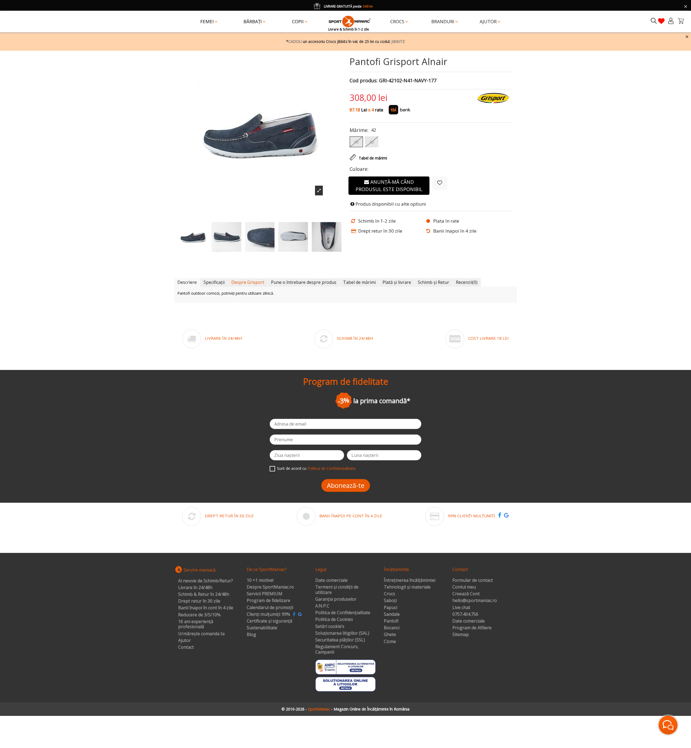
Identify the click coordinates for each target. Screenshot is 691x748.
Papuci (390, 607)
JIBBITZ (398, 41)
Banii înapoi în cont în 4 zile (205, 608)
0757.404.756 (465, 614)
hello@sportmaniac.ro (474, 600)
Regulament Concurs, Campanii (337, 649)
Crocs (389, 594)
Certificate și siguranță (269, 621)
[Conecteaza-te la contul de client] (671, 21)
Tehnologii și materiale (407, 587)
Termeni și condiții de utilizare (336, 589)
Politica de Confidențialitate (331, 468)
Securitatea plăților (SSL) (340, 640)
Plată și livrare (396, 282)
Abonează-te (345, 485)
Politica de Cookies (334, 619)
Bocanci (391, 628)
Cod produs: (364, 80)
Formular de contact (472, 580)
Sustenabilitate (262, 628)
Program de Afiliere (472, 628)
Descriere (187, 282)
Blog (251, 634)
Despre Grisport (247, 282)
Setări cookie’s (329, 626)
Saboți (390, 600)
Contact (186, 647)
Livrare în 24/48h (195, 587)
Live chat (461, 607)
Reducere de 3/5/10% (199, 615)
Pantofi (391, 621)
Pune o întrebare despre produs (303, 282)
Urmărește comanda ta (201, 634)
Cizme (390, 641)
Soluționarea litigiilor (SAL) (342, 633)
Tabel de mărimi (359, 282)
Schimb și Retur (433, 282)
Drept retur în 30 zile (199, 601)
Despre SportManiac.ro (270, 587)
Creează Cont (466, 594)
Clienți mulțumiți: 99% (268, 614)
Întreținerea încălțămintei (409, 580)
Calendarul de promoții (270, 607)
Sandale (392, 614)
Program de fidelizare (268, 600)
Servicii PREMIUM (264, 594)
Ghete (390, 634)
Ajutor (184, 640)
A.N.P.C (322, 606)
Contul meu (464, 587)
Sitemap (460, 634)
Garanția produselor (336, 599)
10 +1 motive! (260, 580)
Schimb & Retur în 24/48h (203, 594)
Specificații (214, 282)
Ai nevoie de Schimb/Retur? (205, 581)
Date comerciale (331, 580)
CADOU (295, 41)
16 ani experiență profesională (195, 624)
